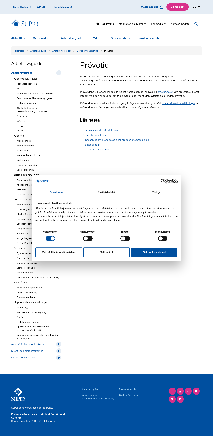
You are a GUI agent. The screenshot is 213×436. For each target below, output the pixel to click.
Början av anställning (87, 50)
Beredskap (22, 150)
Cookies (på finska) (128, 395)
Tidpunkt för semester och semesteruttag (38, 277)
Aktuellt (16, 38)
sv (195, 7)
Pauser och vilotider (27, 165)
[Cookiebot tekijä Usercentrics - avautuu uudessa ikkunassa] (163, 181)
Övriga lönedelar (25, 243)
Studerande (119, 38)
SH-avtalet (22, 116)
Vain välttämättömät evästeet (58, 252)
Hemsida (19, 50)
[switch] (88, 238)
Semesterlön (23, 258)
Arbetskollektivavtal (25, 78)
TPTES (20, 125)
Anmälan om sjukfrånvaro (30, 287)
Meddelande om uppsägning (31, 312)
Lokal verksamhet (149, 38)
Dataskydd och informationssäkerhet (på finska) (98, 397)
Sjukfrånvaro (21, 282)
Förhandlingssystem (27, 83)
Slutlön (20, 317)
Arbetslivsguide (71, 38)
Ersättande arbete (26, 297)
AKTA (19, 88)
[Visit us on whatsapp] (180, 399)
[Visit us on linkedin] (188, 391)
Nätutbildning (61, 7)
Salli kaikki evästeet (154, 252)
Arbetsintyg (22, 307)
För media (157, 24)
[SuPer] (25, 24)
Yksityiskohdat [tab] (106, 192)
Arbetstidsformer (25, 145)
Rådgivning (107, 24)
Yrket (96, 38)
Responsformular (128, 389)
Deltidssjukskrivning (27, 292)
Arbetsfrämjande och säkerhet (28, 344)
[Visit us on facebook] (172, 391)
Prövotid (21, 189)
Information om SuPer (130, 24)
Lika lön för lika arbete (28, 214)
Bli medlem (177, 7)
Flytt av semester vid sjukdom (100, 130)
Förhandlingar (91, 144)
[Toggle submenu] (58, 72)
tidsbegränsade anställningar (178, 103)
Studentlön (22, 233)
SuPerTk (41, 7)
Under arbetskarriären (23, 357)
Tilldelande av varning (28, 322)
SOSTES (21, 121)
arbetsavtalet (165, 92)
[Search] (196, 24)
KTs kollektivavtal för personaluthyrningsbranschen (32, 110)
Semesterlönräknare (27, 263)
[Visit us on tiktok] (172, 399)
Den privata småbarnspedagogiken (35, 98)
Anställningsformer (26, 180)
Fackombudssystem (27, 103)
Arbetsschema (24, 140)
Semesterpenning (26, 267)
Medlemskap (41, 38)
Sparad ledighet (25, 272)
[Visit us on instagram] (180, 391)
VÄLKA (20, 130)
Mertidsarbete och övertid (30, 155)
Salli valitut (106, 252)
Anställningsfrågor (61, 50)
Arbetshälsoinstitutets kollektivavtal (35, 93)
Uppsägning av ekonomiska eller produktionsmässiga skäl (33, 328)
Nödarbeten (23, 160)
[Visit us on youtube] (196, 391)
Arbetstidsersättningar (28, 204)
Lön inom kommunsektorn (30, 223)
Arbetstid (19, 135)
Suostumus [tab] (56, 192)
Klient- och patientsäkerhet (27, 351)
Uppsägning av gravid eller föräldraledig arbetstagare (37, 337)
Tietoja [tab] (156, 192)
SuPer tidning (20, 7)
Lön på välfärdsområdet (29, 228)
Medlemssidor (149, 7)
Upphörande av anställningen (31, 302)
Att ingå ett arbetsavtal (28, 184)
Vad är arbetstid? (25, 169)
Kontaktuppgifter (180, 24)
